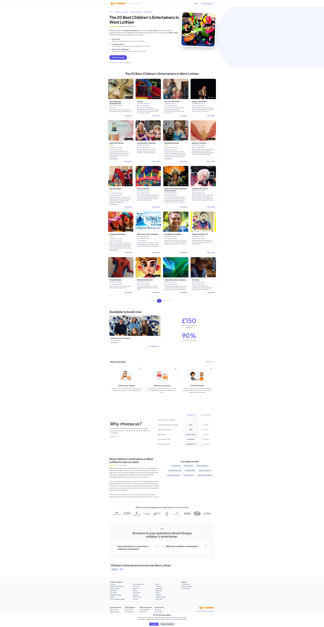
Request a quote (114, 612)
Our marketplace (144, 609)
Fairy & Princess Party (174, 470)
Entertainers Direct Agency (175, 280)
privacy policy (174, 619)
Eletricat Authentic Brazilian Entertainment (175, 189)
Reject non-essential (167, 624)
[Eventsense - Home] (118, 4)
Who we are (143, 612)
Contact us (158, 609)
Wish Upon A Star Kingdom (148, 234)
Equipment (159, 590)
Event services (186, 588)
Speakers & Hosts (161, 597)
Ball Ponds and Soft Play (205, 475)
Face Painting (176, 466)
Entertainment (186, 584)
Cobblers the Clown (200, 188)
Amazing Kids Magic (117, 234)
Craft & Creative (114, 588)
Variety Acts (159, 599)
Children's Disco (190, 470)
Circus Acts (136, 586)
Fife (121, 569)
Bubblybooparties (171, 143)
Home (111, 12)
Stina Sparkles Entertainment (115, 102)
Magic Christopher (199, 101)
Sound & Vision (137, 597)
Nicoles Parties (115, 280)
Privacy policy (158, 612)
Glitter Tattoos (188, 466)
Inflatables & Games (115, 595)
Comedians (159, 586)
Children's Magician (205, 470)
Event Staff (113, 593)
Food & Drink (136, 593)
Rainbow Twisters (199, 143)
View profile (128, 116)
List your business (206, 3)
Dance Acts (136, 588)
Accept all (154, 624)
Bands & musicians (187, 586)
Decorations (159, 588)
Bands (157, 584)
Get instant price (154, 346)
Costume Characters (173, 475)
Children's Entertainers (137, 12)
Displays (135, 590)
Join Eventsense (129, 612)
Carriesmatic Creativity (146, 143)
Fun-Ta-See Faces (172, 101)
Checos (140, 101)
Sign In (196, 3)
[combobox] (140, 4)
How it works (114, 609)
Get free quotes (118, 57)
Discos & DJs (113, 590)
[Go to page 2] (170, 301)
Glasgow (114, 569)
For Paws (195, 280)
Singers (112, 597)
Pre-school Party (189, 475)
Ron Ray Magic (115, 188)
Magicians (135, 595)
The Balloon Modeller (172, 234)
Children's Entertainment (121, 12)
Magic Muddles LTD (200, 234)
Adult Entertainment (138, 584)
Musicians (158, 595)
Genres (157, 593)
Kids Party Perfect (116, 143)
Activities (112, 584)
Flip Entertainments (145, 280)
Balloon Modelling (202, 466)
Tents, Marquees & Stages (117, 599)
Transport (135, 599)
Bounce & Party (143, 188)
